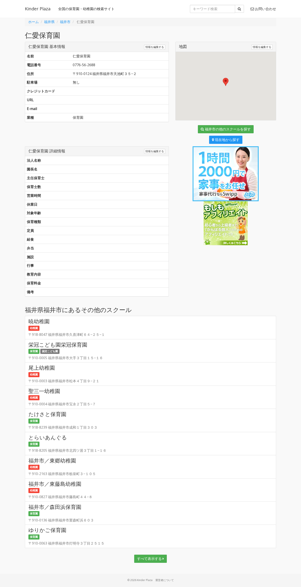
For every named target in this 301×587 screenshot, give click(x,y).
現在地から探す (227, 139)
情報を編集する (154, 47)
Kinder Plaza (37, 9)
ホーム (33, 21)
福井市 (65, 21)
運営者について (164, 580)
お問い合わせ (265, 8)
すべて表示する (150, 558)
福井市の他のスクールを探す (227, 129)
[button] (226, 82)
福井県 (49, 21)
